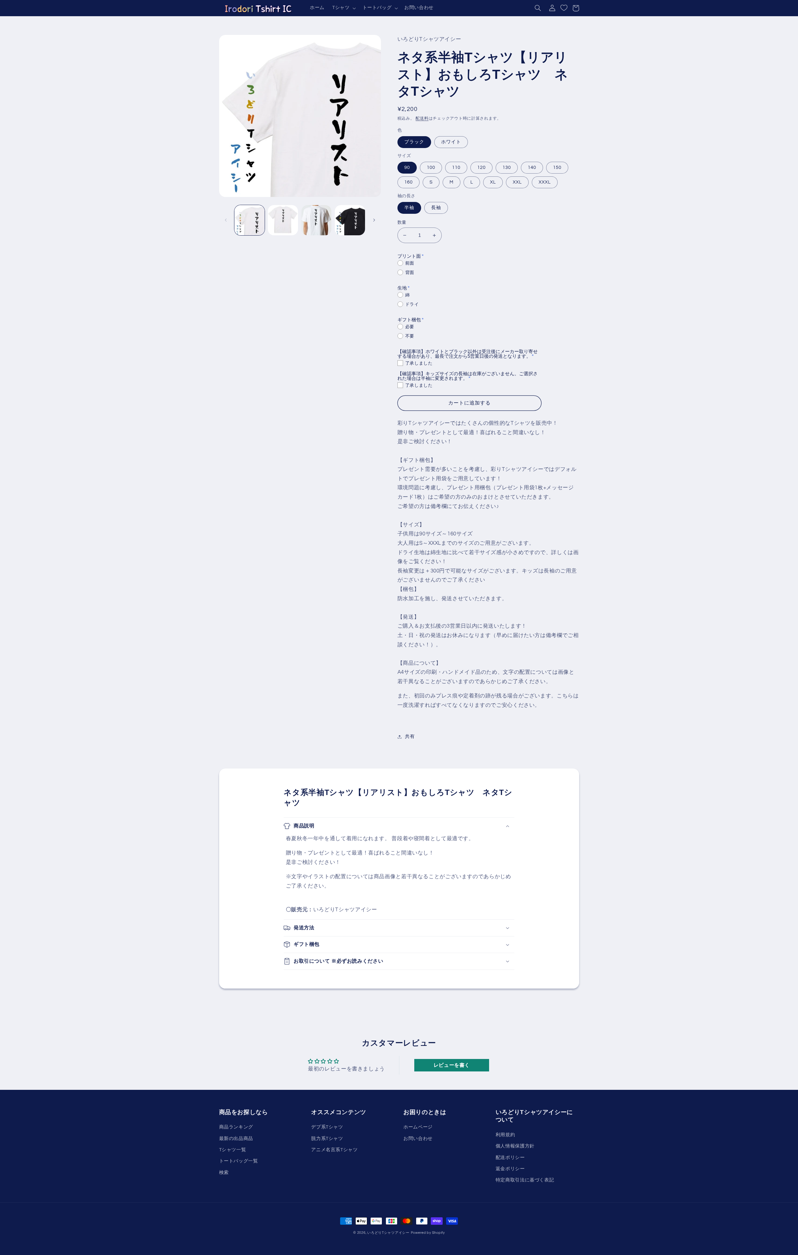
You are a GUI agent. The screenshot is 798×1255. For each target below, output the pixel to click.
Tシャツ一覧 (232, 1149)
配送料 (422, 119)
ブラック (414, 142)
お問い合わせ (418, 1138)
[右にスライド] (374, 220)
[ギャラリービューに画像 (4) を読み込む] (350, 220)
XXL (517, 182)
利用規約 (505, 1135)
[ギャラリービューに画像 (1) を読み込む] (249, 220)
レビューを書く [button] (452, 1065)
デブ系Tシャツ (327, 1127)
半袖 (409, 207)
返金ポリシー (510, 1168)
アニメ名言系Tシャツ (334, 1149)
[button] (343, 8)
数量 (401, 222)
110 (456, 167)
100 (431, 167)
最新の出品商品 (236, 1138)
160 (408, 182)
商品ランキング (236, 1127)
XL (493, 182)
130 (506, 167)
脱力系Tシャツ (327, 1138)
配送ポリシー (510, 1157)
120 (481, 167)
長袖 (436, 207)
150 (557, 167)
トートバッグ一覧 (238, 1161)
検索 (224, 1172)
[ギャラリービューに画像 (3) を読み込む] (316, 220)
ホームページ (418, 1127)
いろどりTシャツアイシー (388, 1232)
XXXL (545, 182)
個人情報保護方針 (515, 1146)
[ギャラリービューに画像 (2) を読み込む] (283, 220)
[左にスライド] (226, 220)
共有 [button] (410, 736)
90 (407, 167)
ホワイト (451, 142)
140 (532, 167)
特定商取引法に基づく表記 (525, 1180)
